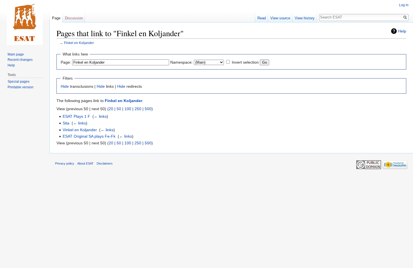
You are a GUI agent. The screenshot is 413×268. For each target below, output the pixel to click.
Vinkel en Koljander (80, 130)
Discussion (74, 18)
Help (402, 31)
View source (280, 18)
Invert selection (245, 62)
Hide (65, 86)
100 (127, 109)
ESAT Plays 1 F (76, 116)
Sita (66, 123)
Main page (16, 54)
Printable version (20, 87)
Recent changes (20, 60)
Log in (404, 5)
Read (261, 18)
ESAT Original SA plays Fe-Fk (89, 136)
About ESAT (85, 163)
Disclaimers (105, 163)
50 (119, 109)
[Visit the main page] (24, 22)
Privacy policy (64, 163)
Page (56, 18)
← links (100, 116)
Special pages (19, 82)
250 (138, 109)
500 (148, 109)
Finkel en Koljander (79, 43)
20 (111, 109)
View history (305, 18)
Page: (66, 62)
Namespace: (181, 62)
